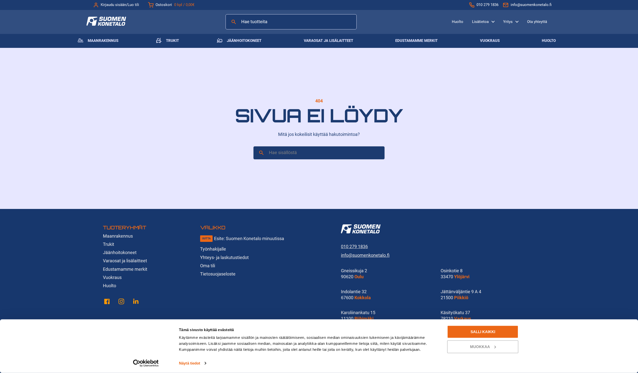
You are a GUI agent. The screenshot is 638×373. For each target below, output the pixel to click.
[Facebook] (107, 302)
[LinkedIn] (136, 302)
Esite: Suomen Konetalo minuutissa (249, 238)
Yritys (508, 21)
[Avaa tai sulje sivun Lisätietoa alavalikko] (493, 21)
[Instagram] (121, 302)
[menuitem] (457, 22)
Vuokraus (490, 40)
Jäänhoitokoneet (244, 40)
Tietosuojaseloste (218, 274)
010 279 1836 (487, 4)
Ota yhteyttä (537, 21)
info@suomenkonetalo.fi (531, 4)
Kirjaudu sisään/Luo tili (120, 4)
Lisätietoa (480, 21)
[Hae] (233, 21)
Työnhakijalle (213, 249)
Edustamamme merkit (416, 40)
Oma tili (207, 265)
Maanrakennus (103, 40)
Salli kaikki (483, 332)
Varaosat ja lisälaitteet (328, 40)
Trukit (172, 40)
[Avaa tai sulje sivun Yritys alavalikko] (517, 21)
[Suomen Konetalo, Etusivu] (106, 24)
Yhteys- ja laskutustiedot (224, 257)
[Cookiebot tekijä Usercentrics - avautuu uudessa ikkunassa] (146, 363)
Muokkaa (480, 346)
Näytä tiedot (189, 363)
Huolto (457, 21)
